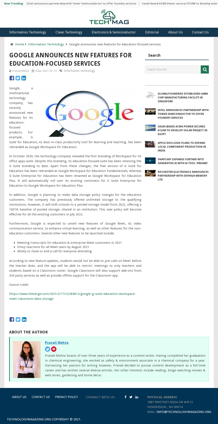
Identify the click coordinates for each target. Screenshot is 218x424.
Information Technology (27, 32)
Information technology (79, 70)
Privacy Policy (66, 397)
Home (19, 44)
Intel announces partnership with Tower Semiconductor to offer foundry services (76, 3)
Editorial (152, 32)
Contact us (41, 397)
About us (19, 397)
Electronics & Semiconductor (114, 32)
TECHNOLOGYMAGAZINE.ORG (29, 419)
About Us (175, 32)
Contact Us (200, 32)
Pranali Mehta (20, 70)
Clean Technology (69, 32)
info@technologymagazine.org (184, 412)
